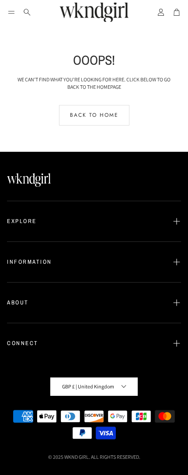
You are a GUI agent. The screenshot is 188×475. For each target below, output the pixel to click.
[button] (11, 12)
